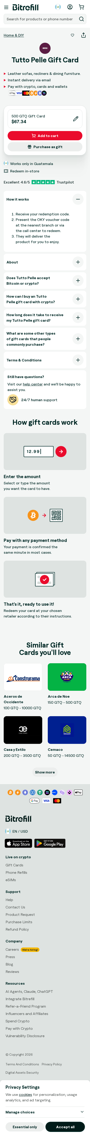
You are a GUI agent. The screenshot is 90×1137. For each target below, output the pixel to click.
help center (33, 384)
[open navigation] (6, 7)
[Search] (81, 19)
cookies (25, 1094)
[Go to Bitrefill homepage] (25, 7)
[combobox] (41, 19)
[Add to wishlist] (72, 35)
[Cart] (82, 7)
